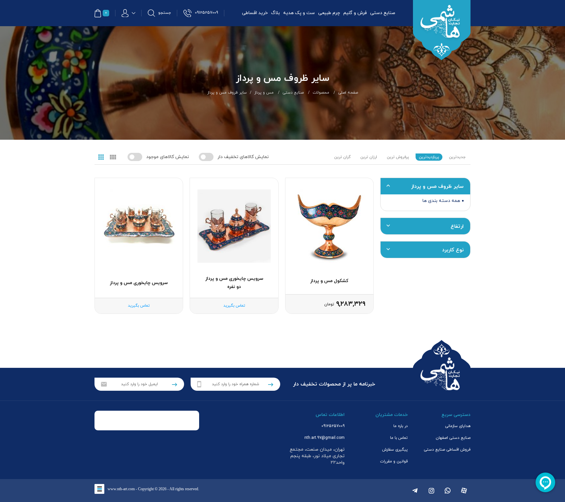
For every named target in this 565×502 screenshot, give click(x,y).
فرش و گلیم (355, 13)
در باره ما (400, 426)
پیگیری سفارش (395, 449)
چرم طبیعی (329, 13)
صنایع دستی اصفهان (453, 437)
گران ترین (342, 157)
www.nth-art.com (121, 489)
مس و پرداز (264, 92)
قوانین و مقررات (394, 461)
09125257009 (333, 426)
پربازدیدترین (429, 157)
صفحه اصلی (348, 92)
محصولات (321, 92)
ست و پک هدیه (299, 13)
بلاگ (275, 13)
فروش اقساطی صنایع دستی (447, 449)
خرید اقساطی (255, 13)
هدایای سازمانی (458, 426)
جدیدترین (457, 157)
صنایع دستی (382, 13)
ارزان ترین (368, 157)
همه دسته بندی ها (441, 201)
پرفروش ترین (398, 157)
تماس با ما (399, 437)
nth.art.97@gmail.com (324, 437)
